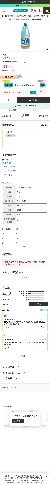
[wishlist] (20, 61)
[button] (46, 10)
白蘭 (4, 55)
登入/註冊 (17, 421)
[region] (25, 479)
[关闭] (46, 476)
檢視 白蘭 (7, 378)
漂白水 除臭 (10, 135)
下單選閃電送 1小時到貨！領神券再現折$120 (30, 16)
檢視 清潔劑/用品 (11, 373)
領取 (33, 92)
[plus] (12, 100)
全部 (3, 310)
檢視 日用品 (8, 367)
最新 (8, 310)
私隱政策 (38, 482)
